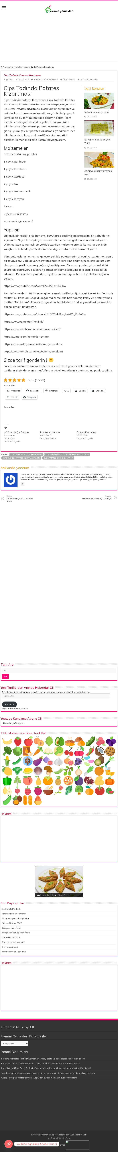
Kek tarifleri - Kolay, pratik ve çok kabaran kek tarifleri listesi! (56, 1058)
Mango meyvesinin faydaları (15, 918)
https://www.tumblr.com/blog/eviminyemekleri (33, 351)
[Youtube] (63, 1138)
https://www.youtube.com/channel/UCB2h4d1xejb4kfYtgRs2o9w (45, 314)
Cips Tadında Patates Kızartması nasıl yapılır (67, 455)
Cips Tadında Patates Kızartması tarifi (21, 458)
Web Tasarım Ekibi (78, 1134)
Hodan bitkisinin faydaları (14, 913)
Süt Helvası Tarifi (10, 947)
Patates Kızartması (50, 432)
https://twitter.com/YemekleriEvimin (26, 336)
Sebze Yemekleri (50, 79)
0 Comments (69, 79)
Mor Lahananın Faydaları (14, 951)
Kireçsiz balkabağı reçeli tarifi (16, 932)
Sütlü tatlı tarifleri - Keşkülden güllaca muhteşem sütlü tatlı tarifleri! (46, 1077)
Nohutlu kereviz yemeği (96, 112)
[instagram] (66, 1138)
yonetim (10, 79)
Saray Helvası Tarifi (11, 937)
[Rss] (48, 1138)
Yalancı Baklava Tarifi (51, 895)
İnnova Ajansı (49, 1134)
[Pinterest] (57, 1138)
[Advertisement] (59, 35)
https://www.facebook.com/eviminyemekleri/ (32, 329)
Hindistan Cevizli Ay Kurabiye (96, 497)
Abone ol (9, 704)
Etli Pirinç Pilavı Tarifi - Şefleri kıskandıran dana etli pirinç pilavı (66, 1073)
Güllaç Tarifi (6, 1077)
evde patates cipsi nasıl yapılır (58, 458)
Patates (18, 67)
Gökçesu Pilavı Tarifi (11, 928)
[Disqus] (59, 544)
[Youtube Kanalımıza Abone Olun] (8, 1144)
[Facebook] (51, 1138)
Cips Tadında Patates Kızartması (26, 455)
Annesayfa (7, 67)
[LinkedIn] (60, 1138)
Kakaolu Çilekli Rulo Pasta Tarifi (15, 1068)
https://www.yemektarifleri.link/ (23, 321)
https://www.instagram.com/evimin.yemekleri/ (33, 344)
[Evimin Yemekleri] (59, 8)
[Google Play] (69, 1138)
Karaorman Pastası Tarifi (12, 1058)
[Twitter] (54, 1138)
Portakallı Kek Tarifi (10, 1063)
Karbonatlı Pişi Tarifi (11, 909)
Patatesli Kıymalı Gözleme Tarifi (20, 499)
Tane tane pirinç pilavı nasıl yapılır (17, 1073)
